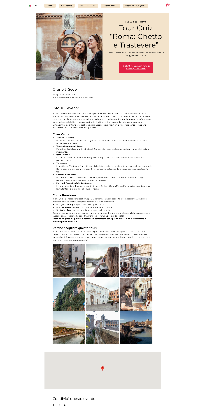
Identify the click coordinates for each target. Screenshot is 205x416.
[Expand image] (69, 260)
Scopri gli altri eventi (136, 69)
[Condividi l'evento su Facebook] (54, 405)
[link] (168, 5)
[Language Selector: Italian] (32, 5)
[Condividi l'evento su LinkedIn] (65, 405)
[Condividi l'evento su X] (59, 405)
